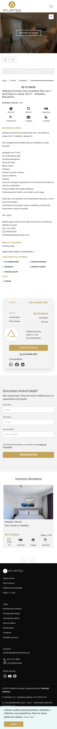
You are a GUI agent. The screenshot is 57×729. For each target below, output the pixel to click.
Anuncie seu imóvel (11, 618)
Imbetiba (23, 80)
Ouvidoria (7, 633)
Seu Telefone (9, 429)
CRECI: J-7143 (9, 593)
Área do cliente (9, 623)
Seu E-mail (7, 417)
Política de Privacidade (12, 588)
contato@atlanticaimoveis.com (16, 653)
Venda (13, 80)
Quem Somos (8, 578)
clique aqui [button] (28, 717)
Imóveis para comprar (12, 609)
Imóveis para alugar (11, 613)
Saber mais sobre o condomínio (17, 251)
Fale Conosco (9, 583)
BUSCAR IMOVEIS (28, 454)
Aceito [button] (14, 724)
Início (4, 80)
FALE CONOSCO (31, 71)
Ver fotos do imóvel (28, 33)
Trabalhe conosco (10, 637)
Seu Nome (7, 405)
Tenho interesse (28, 347)
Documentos (8, 628)
